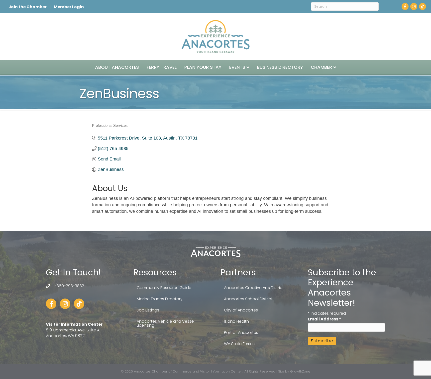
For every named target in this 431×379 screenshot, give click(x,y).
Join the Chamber (27, 7)
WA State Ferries (239, 344)
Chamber (321, 67)
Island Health (236, 321)
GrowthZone (300, 371)
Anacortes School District (248, 299)
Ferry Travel (162, 67)
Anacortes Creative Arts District (254, 288)
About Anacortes (117, 67)
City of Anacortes (241, 310)
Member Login (69, 7)
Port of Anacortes (241, 332)
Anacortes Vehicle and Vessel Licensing (166, 323)
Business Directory (280, 67)
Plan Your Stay (202, 67)
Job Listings (148, 310)
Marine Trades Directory (160, 299)
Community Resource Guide (164, 288)
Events (237, 67)
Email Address (324, 319)
